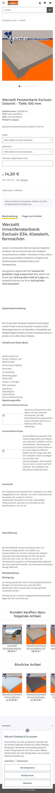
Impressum (9, 761)
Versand (24, 180)
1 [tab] (19, 86)
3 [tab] (25, 86)
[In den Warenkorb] (4, 28)
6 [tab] (33, 86)
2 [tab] (22, 86)
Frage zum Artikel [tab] (32, 216)
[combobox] (27, 140)
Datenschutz (22, 761)
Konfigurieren (27, 775)
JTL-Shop (32, 789)
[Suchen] (50, 10)
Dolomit (15, 119)
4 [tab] (27, 86)
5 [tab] (30, 86)
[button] (40, 3)
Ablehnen (27, 783)
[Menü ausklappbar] (3, 1)
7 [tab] (35, 86)
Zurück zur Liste (10, 20)
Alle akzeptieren (27, 768)
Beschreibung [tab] (10, 216)
